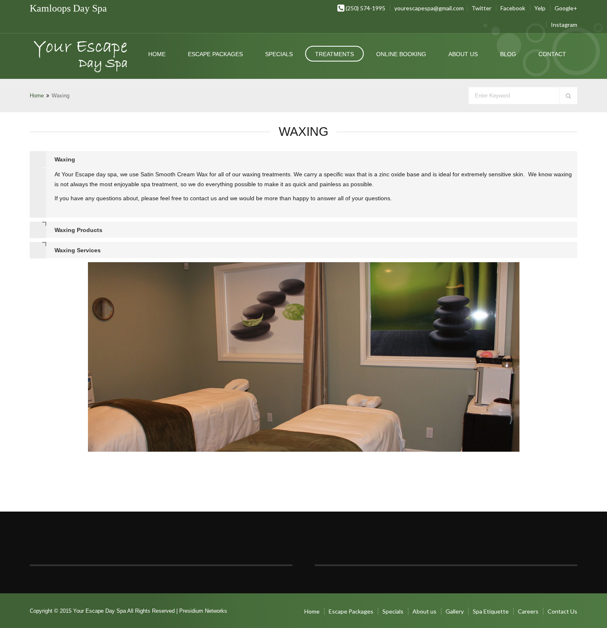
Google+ (566, 8)
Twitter (481, 8)
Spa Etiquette (491, 611)
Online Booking (401, 54)
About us (463, 54)
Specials (279, 54)
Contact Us (562, 611)
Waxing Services (78, 250)
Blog (508, 54)
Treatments (334, 54)
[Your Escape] (82, 58)
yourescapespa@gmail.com (429, 8)
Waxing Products (78, 230)
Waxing (65, 159)
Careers (528, 611)
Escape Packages (215, 54)
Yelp (539, 8)
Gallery (455, 611)
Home (157, 54)
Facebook (512, 8)
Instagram (564, 24)
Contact (552, 54)
